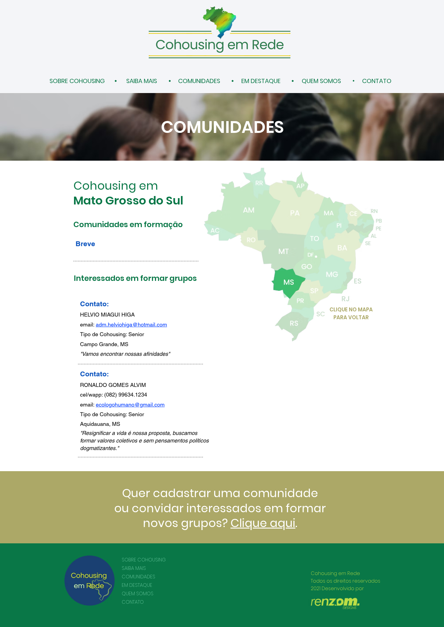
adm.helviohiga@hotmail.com (131, 324)
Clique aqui (262, 523)
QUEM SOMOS (137, 593)
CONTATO (133, 602)
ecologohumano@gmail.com (130, 404)
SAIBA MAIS (134, 568)
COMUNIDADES (138, 576)
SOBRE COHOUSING (144, 559)
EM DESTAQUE (137, 585)
